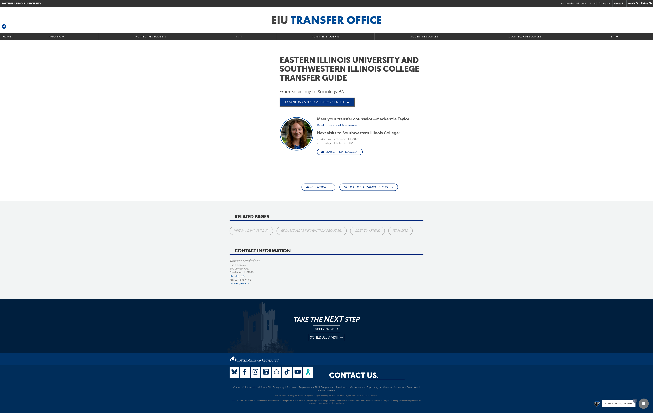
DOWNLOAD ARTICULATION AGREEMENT (315, 102)
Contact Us (239, 387)
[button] (644, 404)
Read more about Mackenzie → (339, 125)
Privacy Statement (326, 390)
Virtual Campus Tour (251, 231)
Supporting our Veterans (379, 387)
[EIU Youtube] (297, 372)
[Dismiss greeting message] (635, 401)
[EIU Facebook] (245, 372)
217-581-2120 (237, 275)
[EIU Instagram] (255, 372)
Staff (614, 36)
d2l (599, 3)
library (592, 3)
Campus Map (327, 387)
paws (584, 3)
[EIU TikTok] (287, 372)
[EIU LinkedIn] (266, 372)
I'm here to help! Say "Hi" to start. (619, 403)
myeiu (606, 3)
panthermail (572, 3)
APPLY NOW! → (318, 187)
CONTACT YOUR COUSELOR (341, 151)
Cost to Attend (367, 231)
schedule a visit (324, 337)
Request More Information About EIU (311, 231)
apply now (324, 329)
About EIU (266, 387)
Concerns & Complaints (406, 387)
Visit (239, 36)
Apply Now (56, 36)
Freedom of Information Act (350, 387)
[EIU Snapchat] (276, 372)
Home (7, 36)
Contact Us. (354, 375)
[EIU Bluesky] (234, 372)
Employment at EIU (309, 387)
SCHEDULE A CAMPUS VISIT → (369, 187)
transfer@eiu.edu (239, 283)
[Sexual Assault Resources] (308, 372)
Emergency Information (285, 387)
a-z (562, 3)
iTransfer (400, 231)
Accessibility (253, 387)
